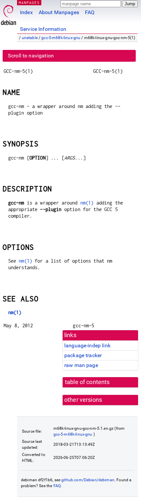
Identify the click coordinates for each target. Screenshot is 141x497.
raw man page (81, 365)
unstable (30, 37)
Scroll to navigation (31, 56)
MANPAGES (29, 2)
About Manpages (59, 12)
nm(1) (87, 202)
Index (26, 12)
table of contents (87, 382)
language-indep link (87, 345)
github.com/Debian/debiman (87, 480)
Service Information (43, 29)
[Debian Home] (8, 13)
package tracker (83, 355)
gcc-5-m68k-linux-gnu (60, 37)
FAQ (89, 12)
